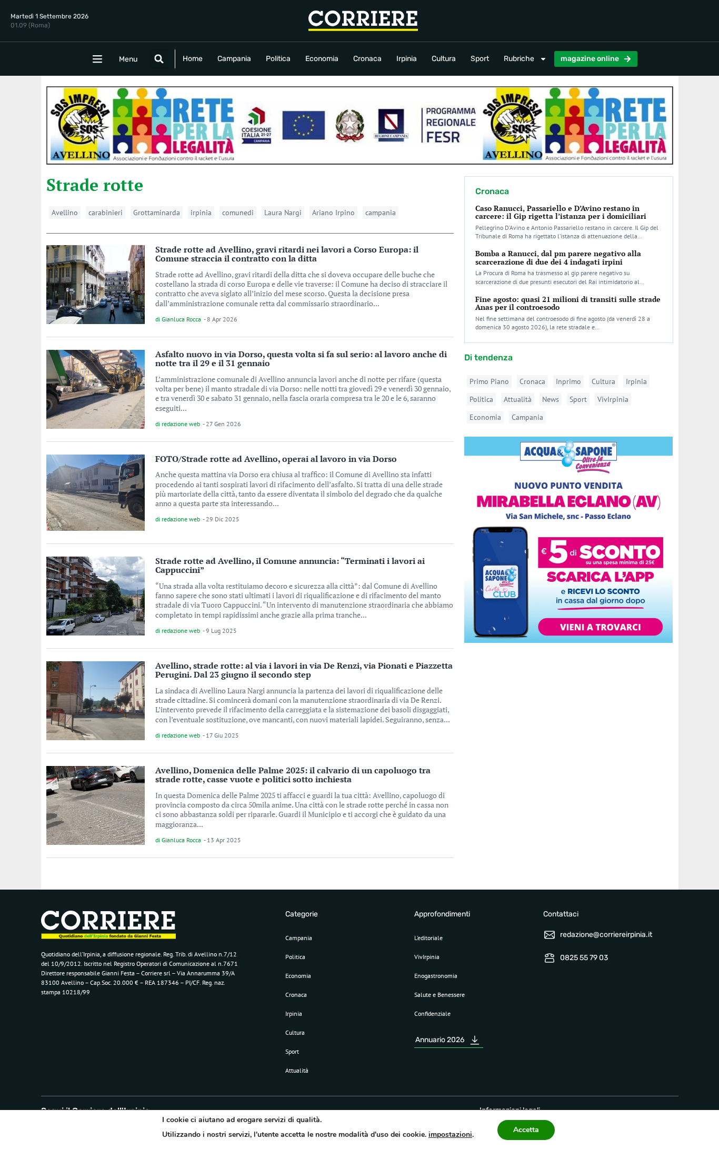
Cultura (444, 58)
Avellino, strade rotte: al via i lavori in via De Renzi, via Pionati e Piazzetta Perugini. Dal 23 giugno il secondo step (304, 670)
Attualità (518, 399)
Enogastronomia (435, 976)
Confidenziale (432, 1013)
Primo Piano (489, 381)
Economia (321, 58)
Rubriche (519, 58)
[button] (158, 58)
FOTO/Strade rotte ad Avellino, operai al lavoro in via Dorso (276, 459)
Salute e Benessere (439, 994)
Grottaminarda (156, 212)
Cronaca (367, 58)
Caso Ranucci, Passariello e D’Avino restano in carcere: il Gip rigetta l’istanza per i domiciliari (560, 212)
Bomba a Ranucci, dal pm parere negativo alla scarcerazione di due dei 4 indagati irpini (558, 257)
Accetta (526, 1130)
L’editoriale (428, 938)
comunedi (238, 212)
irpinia (201, 212)
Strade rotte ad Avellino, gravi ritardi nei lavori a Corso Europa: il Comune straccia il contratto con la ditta (286, 254)
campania (380, 212)
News (550, 399)
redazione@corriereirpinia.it (606, 934)
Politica (278, 58)
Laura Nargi (283, 212)
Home (193, 58)
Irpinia (406, 58)
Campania (234, 58)
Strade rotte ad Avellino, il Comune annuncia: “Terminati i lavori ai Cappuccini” (290, 565)
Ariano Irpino (333, 212)
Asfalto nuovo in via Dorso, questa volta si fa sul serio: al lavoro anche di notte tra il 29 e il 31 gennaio (301, 358)
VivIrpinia (612, 399)
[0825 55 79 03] (549, 958)
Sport (480, 58)
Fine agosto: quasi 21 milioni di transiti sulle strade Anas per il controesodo (568, 303)
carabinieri (105, 212)
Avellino (65, 212)
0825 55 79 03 (584, 957)
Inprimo (568, 381)
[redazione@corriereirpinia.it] (549, 935)
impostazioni (450, 1134)
